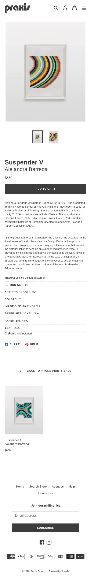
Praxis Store (37, 571)
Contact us (45, 493)
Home (20, 486)
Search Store (38, 486)
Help (72, 486)
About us (58, 486)
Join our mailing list (45, 505)
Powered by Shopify (58, 571)
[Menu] (83, 7)
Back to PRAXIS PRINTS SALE (48, 370)
